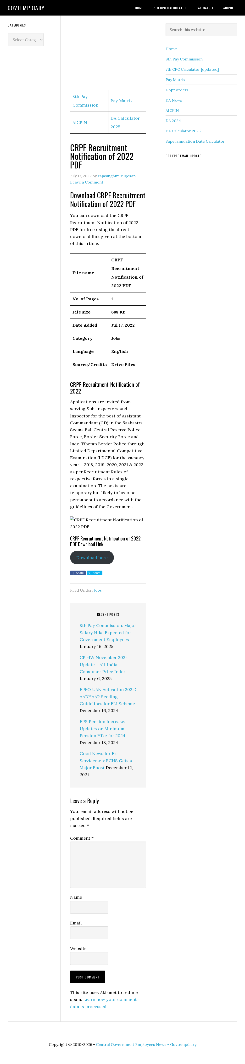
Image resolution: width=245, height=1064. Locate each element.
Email (76, 923)
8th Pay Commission (184, 59)
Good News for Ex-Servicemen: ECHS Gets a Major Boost (106, 760)
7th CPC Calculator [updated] (192, 69)
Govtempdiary (26, 7)
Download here (92, 557)
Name (76, 897)
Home (171, 48)
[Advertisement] (108, 53)
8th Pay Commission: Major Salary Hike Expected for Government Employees (108, 632)
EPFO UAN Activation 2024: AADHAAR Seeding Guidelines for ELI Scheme (108, 696)
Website (78, 948)
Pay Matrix (122, 100)
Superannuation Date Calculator (195, 141)
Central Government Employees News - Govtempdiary (146, 1044)
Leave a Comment (86, 182)
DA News (174, 100)
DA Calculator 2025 (183, 131)
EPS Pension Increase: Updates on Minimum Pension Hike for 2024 (102, 728)
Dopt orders (177, 89)
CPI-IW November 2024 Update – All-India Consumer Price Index (104, 664)
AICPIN (79, 122)
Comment (82, 838)
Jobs (98, 590)
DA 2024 (173, 120)
